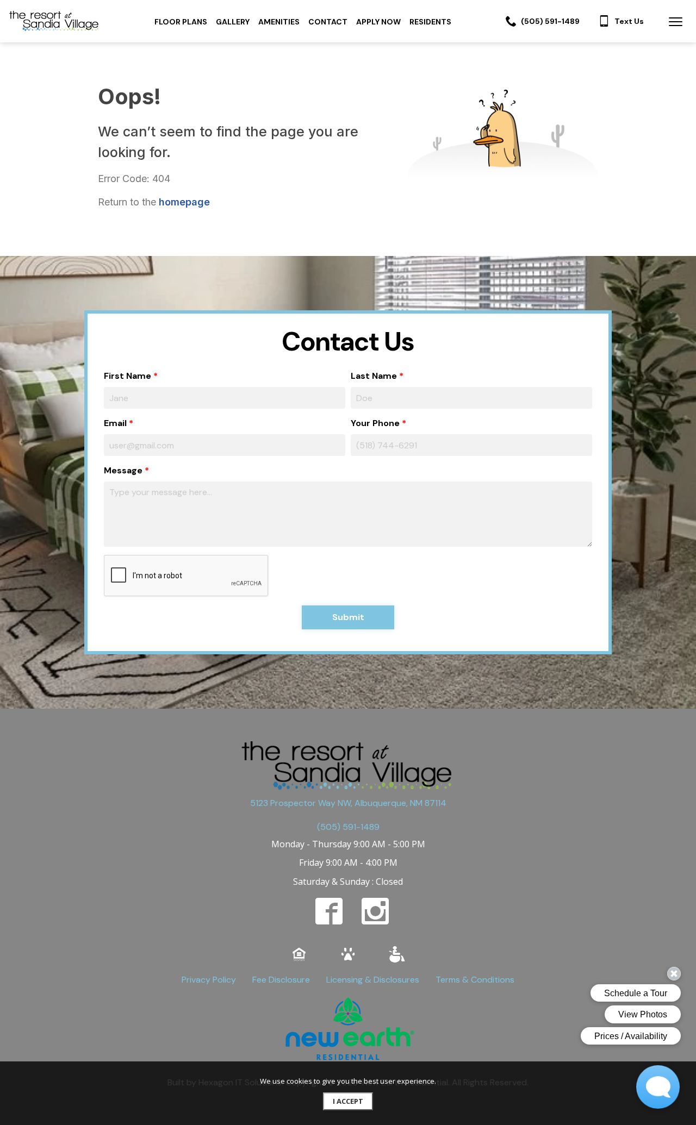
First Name (127, 376)
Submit (348, 617)
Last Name (374, 376)
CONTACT (327, 22)
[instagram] (375, 911)
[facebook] (329, 911)
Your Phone (375, 423)
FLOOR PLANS (180, 22)
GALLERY (233, 22)
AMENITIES (279, 22)
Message (123, 470)
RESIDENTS (430, 22)
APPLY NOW (378, 22)
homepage (184, 202)
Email (115, 423)
